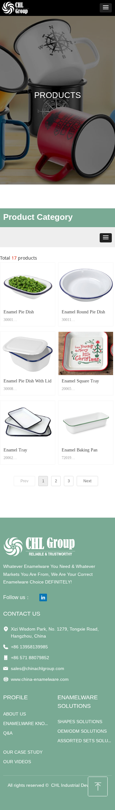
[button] (106, 7)
